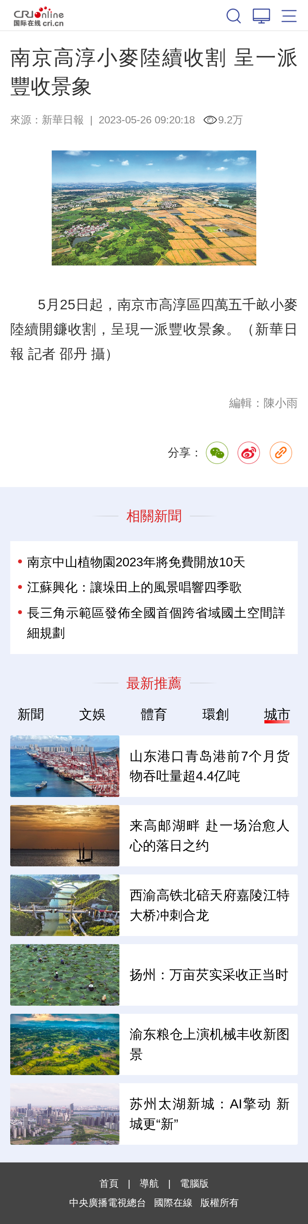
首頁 (109, 1183)
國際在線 (39, 15)
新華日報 (63, 120)
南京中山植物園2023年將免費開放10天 (136, 562)
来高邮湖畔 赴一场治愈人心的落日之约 (210, 835)
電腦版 (194, 1183)
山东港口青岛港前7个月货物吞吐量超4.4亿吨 (210, 766)
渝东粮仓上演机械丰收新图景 (210, 1044)
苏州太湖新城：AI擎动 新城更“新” (210, 1114)
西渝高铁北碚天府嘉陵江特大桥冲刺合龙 (210, 905)
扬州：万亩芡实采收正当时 (209, 975)
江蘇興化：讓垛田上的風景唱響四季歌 (134, 587)
